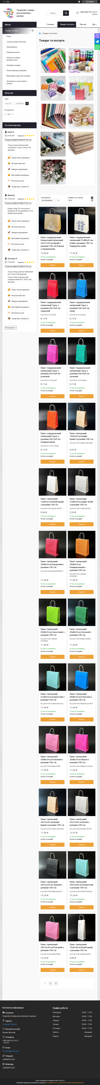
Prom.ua (62, 1080)
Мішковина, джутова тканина (18, 76)
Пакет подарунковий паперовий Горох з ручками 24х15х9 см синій (80, 306)
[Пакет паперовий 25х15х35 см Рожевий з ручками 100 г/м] (52, 927)
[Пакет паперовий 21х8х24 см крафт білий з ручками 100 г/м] (81, 482)
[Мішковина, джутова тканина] (81, 144)
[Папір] (53, 60)
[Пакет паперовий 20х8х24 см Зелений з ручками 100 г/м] (81, 612)
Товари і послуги (67, 24)
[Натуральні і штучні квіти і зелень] (53, 172)
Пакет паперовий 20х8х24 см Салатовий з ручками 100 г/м (53, 632)
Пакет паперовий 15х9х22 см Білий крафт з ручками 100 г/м (52, 502)
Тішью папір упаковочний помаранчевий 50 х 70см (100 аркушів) (19, 279)
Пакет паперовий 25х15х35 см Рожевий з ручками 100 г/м (52, 947)
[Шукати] (66, 13)
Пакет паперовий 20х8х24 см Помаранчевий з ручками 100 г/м (78, 565)
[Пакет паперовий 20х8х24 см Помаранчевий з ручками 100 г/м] (81, 544)
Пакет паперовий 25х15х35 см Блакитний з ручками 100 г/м (81, 885)
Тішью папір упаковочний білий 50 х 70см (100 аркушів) (20, 273)
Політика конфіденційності (74, 1083)
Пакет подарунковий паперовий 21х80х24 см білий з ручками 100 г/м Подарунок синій (81, 241)
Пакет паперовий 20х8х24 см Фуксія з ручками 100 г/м (79, 759)
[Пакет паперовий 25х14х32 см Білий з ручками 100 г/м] (81, 802)
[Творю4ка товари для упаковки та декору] (8, 13)
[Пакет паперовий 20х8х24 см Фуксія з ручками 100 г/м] (81, 739)
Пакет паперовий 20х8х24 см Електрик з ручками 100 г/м (81, 697)
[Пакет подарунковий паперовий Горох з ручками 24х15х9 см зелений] (81, 351)
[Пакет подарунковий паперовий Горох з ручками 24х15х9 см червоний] (52, 285)
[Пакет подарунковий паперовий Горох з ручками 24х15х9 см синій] (81, 285)
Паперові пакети (13, 52)
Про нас (83, 24)
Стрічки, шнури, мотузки (16, 42)
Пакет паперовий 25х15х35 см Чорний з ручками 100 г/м (51, 885)
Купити (52, 265)
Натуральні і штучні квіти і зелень (17, 82)
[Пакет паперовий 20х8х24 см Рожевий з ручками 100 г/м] (52, 739)
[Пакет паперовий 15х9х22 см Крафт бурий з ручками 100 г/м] (81, 416)
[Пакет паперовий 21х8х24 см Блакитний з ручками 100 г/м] (52, 677)
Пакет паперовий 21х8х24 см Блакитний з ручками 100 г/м (53, 697)
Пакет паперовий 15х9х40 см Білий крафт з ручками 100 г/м (81, 947)
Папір (9, 36)
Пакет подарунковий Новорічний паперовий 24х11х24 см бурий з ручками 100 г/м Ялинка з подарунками (52, 243)
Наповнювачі (12, 47)
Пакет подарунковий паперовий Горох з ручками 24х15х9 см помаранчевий (51, 437)
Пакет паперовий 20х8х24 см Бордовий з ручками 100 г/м (52, 564)
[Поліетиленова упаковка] (53, 144)
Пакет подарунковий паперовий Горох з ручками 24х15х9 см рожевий (51, 372)
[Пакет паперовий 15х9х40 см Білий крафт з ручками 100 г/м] (81, 927)
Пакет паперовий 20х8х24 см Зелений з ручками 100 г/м (80, 632)
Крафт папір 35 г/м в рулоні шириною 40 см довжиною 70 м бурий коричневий (20, 211)
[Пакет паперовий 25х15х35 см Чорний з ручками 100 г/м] (52, 865)
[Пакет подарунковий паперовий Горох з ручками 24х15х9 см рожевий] (52, 351)
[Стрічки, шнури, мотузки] (81, 60)
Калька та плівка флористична (13, 59)
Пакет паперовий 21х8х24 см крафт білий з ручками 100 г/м (81, 502)
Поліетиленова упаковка (16, 70)
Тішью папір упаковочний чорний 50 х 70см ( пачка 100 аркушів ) (19, 147)
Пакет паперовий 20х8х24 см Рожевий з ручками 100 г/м (52, 759)
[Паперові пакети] (81, 88)
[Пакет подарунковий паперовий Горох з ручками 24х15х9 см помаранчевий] (52, 416)
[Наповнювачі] (53, 88)
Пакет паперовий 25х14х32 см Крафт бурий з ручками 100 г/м (52, 822)
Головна (50, 24)
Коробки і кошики (13, 65)
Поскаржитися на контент (55, 1083)
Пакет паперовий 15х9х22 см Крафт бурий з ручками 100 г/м (81, 436)
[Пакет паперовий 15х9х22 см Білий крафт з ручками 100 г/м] (52, 482)
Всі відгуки (10, 328)
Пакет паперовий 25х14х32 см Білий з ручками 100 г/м (79, 822)
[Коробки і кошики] (81, 116)
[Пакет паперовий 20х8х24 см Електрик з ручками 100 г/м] (81, 677)
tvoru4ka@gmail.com (10, 1051)
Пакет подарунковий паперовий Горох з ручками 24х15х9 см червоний (51, 306)
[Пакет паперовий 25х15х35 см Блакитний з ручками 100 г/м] (81, 865)
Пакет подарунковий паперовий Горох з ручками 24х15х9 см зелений (80, 372)
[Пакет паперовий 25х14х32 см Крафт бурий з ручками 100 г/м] (52, 802)
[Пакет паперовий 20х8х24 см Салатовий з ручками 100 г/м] (52, 612)
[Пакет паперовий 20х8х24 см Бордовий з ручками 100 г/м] (52, 544)
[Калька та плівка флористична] (53, 116)
